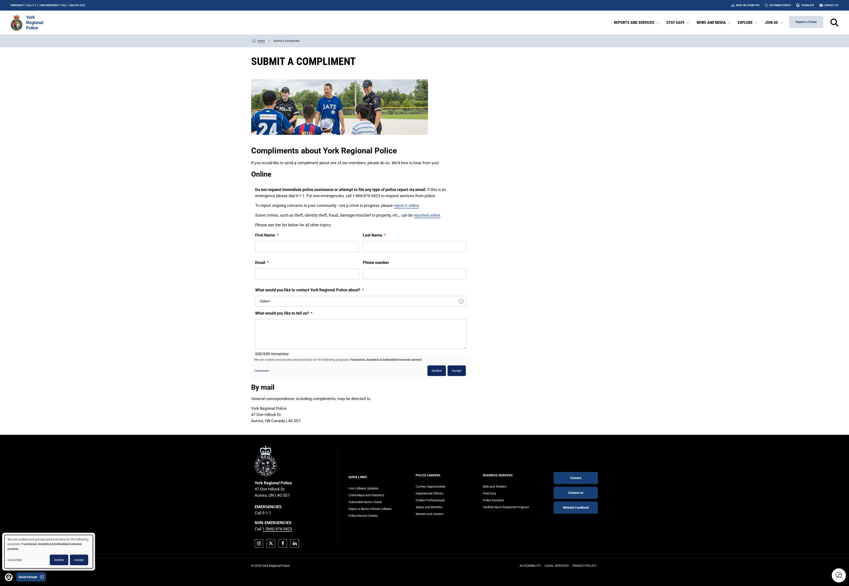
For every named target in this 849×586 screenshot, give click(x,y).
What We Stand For (747, 5)
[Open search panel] (834, 23)
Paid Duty (489, 493)
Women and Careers (429, 514)
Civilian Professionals (430, 500)
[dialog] (48, 551)
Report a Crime (806, 22)
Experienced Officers (430, 493)
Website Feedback (576, 507)
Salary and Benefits (429, 507)
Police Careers (428, 475)
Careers (575, 478)
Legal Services (557, 565)
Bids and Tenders (494, 486)
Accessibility (530, 565)
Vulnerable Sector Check (365, 502)
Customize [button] (15, 560)
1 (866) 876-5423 (277, 529)
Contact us (575, 492)
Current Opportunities (431, 486)
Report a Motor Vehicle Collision (370, 509)
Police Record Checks (363, 515)
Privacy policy (584, 565)
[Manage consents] (9, 577)
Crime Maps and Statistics (366, 495)
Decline (59, 560)
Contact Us (831, 5)
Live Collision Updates (363, 488)
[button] (637, 22)
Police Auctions (493, 500)
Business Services (498, 475)
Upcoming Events (780, 5)
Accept (79, 560)
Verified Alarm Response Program (506, 507)
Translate (807, 5)
